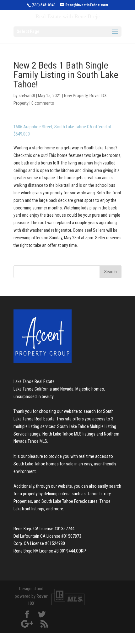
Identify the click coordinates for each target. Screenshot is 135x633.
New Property (76, 95)
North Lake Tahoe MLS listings (68, 433)
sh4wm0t (27, 95)
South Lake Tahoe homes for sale (43, 463)
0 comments (42, 103)
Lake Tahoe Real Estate (34, 381)
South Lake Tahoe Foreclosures (69, 501)
